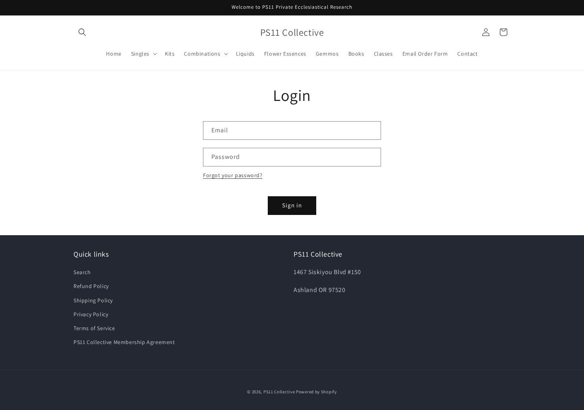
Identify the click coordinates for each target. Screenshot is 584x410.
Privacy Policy (90, 314)
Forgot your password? (233, 175)
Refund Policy (91, 286)
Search (82, 272)
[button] (82, 32)
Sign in (292, 205)
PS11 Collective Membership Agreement (124, 342)
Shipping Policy (93, 300)
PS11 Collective (279, 392)
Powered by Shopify (316, 392)
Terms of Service (94, 328)
